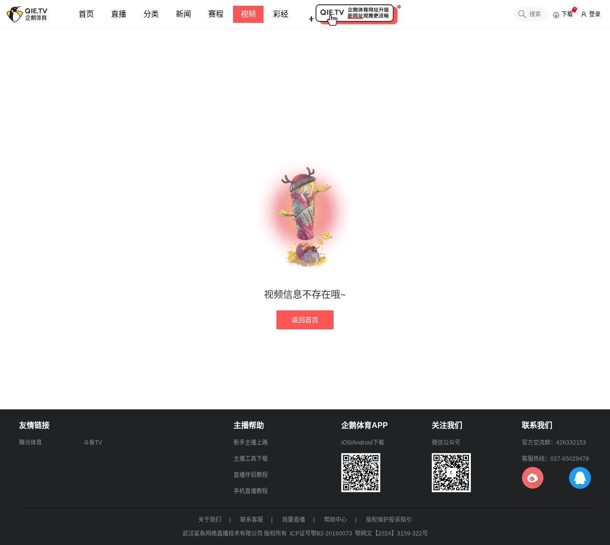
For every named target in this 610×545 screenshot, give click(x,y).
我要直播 (293, 519)
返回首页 (305, 320)
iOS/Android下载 (362, 442)
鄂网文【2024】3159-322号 (391, 533)
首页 (86, 14)
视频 (248, 14)
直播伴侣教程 (251, 475)
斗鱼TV (92, 442)
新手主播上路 (251, 442)
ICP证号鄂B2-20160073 (321, 533)
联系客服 (251, 519)
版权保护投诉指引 (389, 519)
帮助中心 (335, 519)
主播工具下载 (251, 459)
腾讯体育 (30, 442)
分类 (151, 14)
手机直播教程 (251, 491)
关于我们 (209, 519)
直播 (118, 14)
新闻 (183, 14)
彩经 (280, 14)
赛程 (216, 14)
